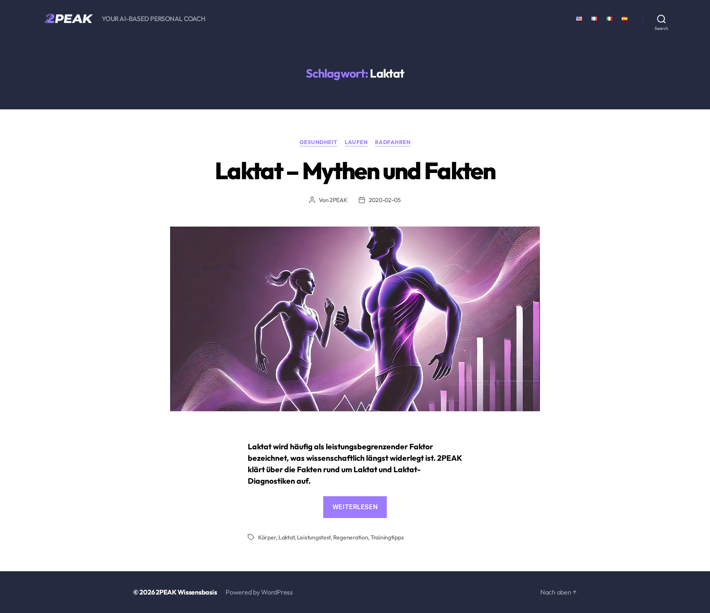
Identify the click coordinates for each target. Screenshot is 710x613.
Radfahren (392, 142)
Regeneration (350, 537)
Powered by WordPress (259, 592)
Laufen (356, 142)
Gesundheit (319, 142)
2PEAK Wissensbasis (186, 592)
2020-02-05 (385, 200)
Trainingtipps (387, 537)
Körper (267, 537)
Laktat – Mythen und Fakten (355, 170)
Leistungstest (314, 537)
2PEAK (338, 200)
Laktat (286, 537)
